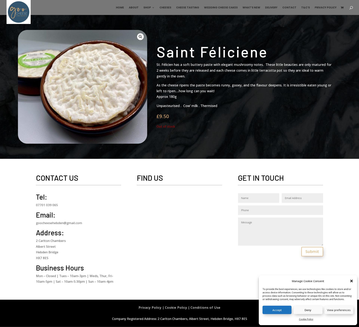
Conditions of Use (205, 307)
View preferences (339, 310)
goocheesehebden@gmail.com (59, 223)
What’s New (251, 7)
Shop (147, 7)
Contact (289, 7)
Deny (308, 310)
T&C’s (305, 7)
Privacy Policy (326, 7)
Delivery (271, 7)
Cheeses (165, 7)
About (134, 7)
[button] (351, 281)
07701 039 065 (47, 205)
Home (120, 7)
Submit (312, 251)
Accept (277, 310)
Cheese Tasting (187, 7)
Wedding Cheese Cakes (221, 7)
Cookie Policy (306, 319)
